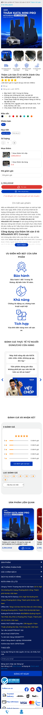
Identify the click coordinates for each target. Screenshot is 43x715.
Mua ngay (23, 187)
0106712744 (14, 634)
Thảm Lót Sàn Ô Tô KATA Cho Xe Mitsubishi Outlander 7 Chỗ (16, 543)
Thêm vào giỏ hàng (23, 191)
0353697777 (19, 637)
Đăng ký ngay (21, 674)
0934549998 (26, 640)
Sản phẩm (8, 2)
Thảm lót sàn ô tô (21, 2)
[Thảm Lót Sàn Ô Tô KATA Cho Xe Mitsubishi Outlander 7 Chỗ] (18, 524)
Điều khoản (17, 666)
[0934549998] (38, 689)
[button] (40, 379)
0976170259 (19, 644)
